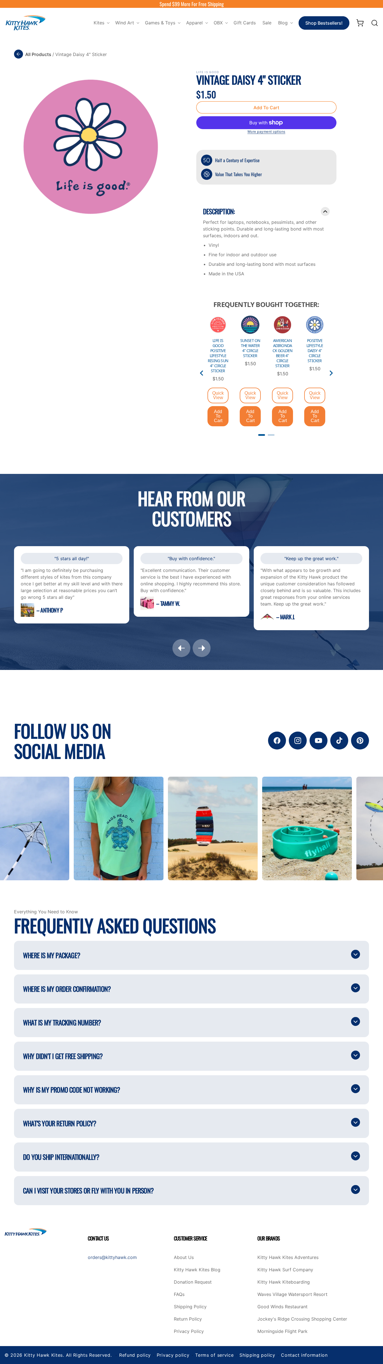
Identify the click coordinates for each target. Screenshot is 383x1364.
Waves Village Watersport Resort (292, 1294)
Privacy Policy (189, 1331)
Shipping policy (257, 1355)
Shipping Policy (190, 1306)
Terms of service (214, 1355)
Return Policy (188, 1319)
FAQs (179, 1294)
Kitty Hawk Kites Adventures (288, 1257)
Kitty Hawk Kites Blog (197, 1269)
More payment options (266, 131)
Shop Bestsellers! (324, 23)
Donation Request (193, 1282)
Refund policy (135, 1355)
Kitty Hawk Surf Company (285, 1269)
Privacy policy (173, 1355)
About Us (184, 1257)
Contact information (304, 1355)
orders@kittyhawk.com (112, 1257)
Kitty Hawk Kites (43, 1355)
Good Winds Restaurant (282, 1306)
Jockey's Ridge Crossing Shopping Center (302, 1319)
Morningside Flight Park (282, 1331)
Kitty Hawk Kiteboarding (283, 1282)
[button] (101, 23)
